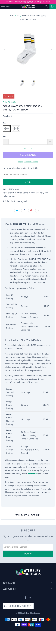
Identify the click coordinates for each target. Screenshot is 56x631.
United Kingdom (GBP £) (16, 606)
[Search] (46, 6)
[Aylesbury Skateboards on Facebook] (25, 598)
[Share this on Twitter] (17, 210)
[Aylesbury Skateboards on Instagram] (30, 598)
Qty (4, 136)
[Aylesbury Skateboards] (28, 6)
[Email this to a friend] (38, 210)
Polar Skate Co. (9, 102)
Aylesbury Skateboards (31, 613)
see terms (38, 3)
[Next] (51, 48)
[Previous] (5, 48)
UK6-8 (6, 128)
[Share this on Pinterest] (31, 210)
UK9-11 (16, 128)
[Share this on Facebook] (24, 210)
